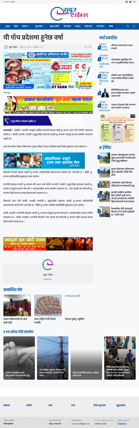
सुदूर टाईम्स (13, 47)
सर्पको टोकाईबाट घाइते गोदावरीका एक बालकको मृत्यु (18, 374)
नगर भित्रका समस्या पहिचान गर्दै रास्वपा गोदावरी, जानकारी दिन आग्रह (52, 372)
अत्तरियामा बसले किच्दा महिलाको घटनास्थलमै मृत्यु (122, 184)
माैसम (111, 26)
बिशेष (16, 26)
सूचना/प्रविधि (54, 26)
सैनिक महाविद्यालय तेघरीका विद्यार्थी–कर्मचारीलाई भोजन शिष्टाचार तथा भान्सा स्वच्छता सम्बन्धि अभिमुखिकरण (118, 371)
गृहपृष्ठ (8, 26)
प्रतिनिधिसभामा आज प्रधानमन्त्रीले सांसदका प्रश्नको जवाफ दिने (123, 93)
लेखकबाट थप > (48, 279)
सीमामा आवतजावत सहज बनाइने (122, 46)
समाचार (25, 26)
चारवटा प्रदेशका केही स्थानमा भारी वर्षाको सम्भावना (123, 106)
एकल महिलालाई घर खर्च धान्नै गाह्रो (15, 321)
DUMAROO (122, 423)
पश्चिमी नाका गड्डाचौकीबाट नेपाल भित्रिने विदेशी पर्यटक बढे (122, 78)
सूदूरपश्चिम (39, 26)
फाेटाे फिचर (100, 26)
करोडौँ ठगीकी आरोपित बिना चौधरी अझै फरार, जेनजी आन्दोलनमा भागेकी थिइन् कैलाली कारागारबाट (122, 197)
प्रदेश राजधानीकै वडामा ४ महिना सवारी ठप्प (86, 374)
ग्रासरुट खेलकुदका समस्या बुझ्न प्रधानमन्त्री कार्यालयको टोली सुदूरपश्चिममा (123, 158)
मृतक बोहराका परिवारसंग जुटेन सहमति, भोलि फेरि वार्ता (122, 172)
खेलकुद (77, 26)
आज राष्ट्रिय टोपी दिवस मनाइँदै (45, 321)
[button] (128, 26)
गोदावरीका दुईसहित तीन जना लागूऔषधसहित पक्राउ (122, 61)
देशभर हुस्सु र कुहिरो (74, 319)
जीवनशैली (67, 26)
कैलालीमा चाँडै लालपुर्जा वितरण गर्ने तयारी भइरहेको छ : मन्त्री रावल (123, 212)
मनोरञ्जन (88, 26)
